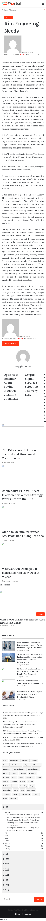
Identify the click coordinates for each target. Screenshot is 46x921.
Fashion (14, 773)
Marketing (7, 790)
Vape (5, 798)
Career (34, 761)
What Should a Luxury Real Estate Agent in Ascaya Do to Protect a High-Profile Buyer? (29, 645)
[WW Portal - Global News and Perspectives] (11, 3)
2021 (6, 874)
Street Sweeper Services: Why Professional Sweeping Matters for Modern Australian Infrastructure (20, 724)
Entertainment (19, 769)
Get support (26, 914)
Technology (26, 794)
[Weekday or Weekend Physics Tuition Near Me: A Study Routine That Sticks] (8, 695)
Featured (32, 773)
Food (14, 777)
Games (5, 782)
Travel (35, 794)
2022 (6, 869)
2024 (6, 859)
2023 (6, 864)
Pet (22, 790)
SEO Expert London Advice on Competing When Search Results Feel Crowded (30, 671)
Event (5, 773)
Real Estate (31, 790)
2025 (6, 854)
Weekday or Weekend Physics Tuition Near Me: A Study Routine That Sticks (29, 694)
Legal (32, 786)
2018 (6, 890)
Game (39, 777)
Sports (15, 794)
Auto (5, 761)
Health (22, 782)
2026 (6, 807)
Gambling (29, 777)
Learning (23, 786)
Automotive (14, 761)
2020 (6, 880)
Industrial (6, 786)
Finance (6, 777)
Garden (14, 782)
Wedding (13, 798)
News (16, 790)
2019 (6, 885)
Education (36, 765)
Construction (16, 765)
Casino (5, 765)
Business (25, 761)
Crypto (27, 765)
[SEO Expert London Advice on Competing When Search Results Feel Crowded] (8, 672)
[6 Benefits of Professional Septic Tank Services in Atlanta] (8, 684)
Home (30, 782)
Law (15, 786)
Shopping (6, 794)
